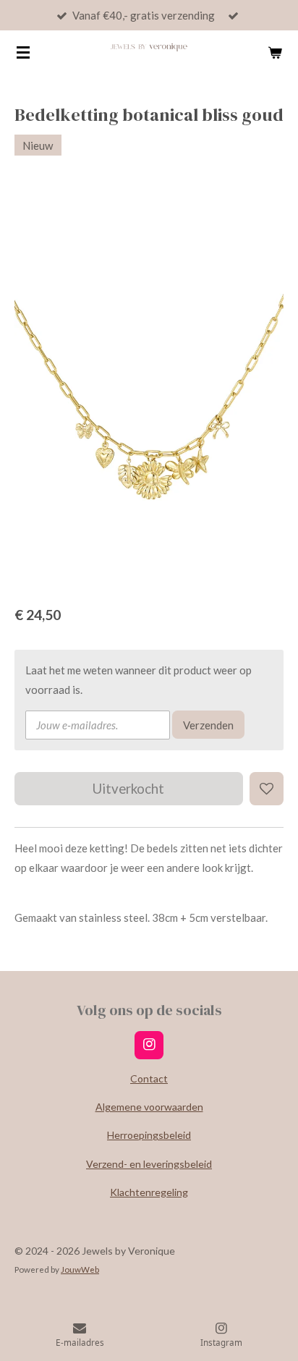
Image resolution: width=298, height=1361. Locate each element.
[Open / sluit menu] (23, 52)
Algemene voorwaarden (149, 1107)
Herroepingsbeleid (149, 1135)
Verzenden (208, 725)
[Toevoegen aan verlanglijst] (267, 789)
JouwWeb (80, 1269)
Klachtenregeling (149, 1192)
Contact (149, 1078)
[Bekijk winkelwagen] (275, 52)
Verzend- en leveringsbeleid (149, 1164)
